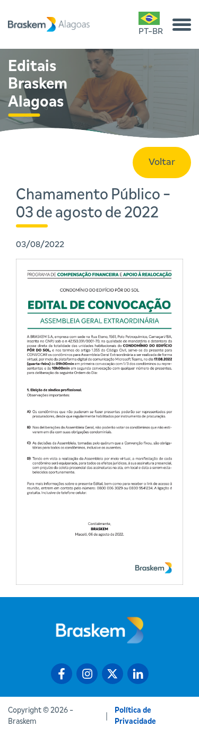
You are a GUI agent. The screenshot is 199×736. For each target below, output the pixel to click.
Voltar (162, 162)
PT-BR (151, 31)
